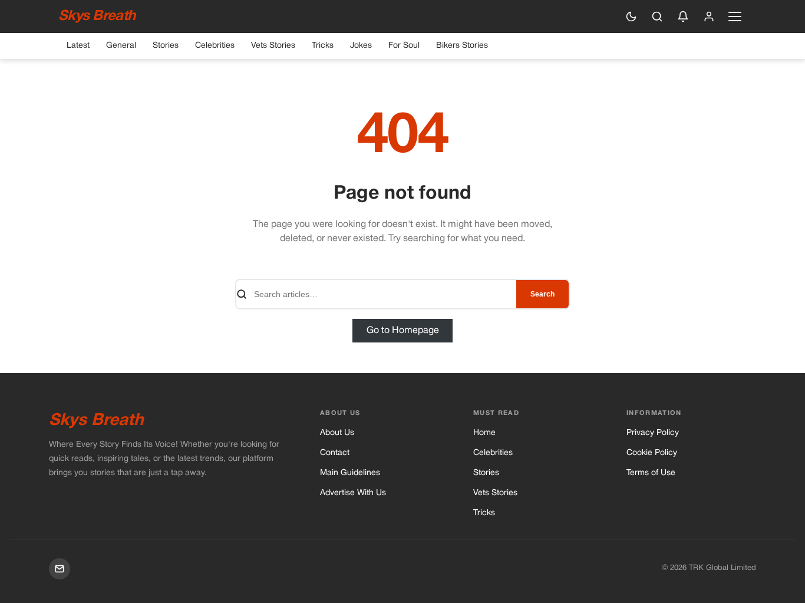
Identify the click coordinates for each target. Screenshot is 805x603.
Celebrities (215, 46)
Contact (334, 453)
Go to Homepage (403, 331)
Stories (166, 46)
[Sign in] (709, 16)
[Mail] (59, 568)
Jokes (361, 46)
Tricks (323, 46)
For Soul (404, 46)
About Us (337, 433)
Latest (78, 46)
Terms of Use (650, 473)
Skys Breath (96, 16)
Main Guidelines (350, 473)
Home (484, 433)
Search (542, 294)
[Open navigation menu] (735, 16)
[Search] (657, 16)
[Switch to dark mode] (631, 16)
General (121, 46)
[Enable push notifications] (683, 16)
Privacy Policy (652, 433)
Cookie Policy (651, 453)
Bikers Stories (462, 46)
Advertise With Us (353, 493)
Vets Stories (273, 46)
